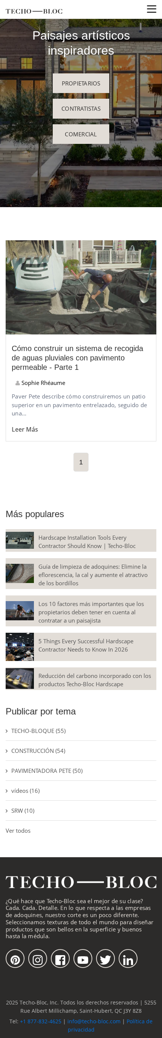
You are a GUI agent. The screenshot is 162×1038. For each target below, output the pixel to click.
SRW (22, 810)
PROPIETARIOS (81, 83)
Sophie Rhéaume (42, 382)
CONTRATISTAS (81, 108)
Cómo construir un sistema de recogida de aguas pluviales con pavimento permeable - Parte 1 (77, 357)
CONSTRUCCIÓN (38, 750)
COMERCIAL (81, 134)
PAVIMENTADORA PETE (47, 770)
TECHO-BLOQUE (38, 730)
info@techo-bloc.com (94, 1021)
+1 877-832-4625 (40, 1021)
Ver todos (18, 830)
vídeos (25, 790)
